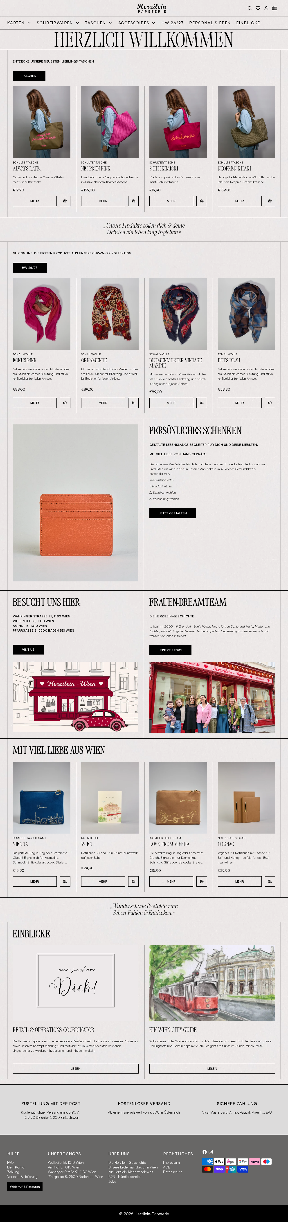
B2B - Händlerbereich (124, 1177)
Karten (16, 22)
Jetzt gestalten (173, 513)
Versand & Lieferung (22, 1177)
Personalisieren (210, 22)
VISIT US (28, 649)
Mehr (34, 201)
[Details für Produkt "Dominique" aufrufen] (75, 502)
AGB (166, 1167)
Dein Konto (16, 1167)
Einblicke (248, 22)
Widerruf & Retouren (25, 1186)
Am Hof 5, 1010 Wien (64, 1167)
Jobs (112, 1181)
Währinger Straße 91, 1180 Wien (72, 1172)
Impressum (171, 1162)
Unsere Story (170, 650)
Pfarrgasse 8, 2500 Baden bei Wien (75, 1177)
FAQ (10, 1162)
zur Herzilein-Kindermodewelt (130, 1172)
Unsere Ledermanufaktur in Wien (133, 1167)
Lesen (76, 1068)
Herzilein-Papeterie (152, 1213)
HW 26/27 (173, 22)
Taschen (95, 22)
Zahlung (13, 1172)
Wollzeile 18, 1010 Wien (66, 1162)
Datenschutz (172, 1172)
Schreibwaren (55, 22)
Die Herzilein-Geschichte (127, 1162)
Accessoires (133, 22)
